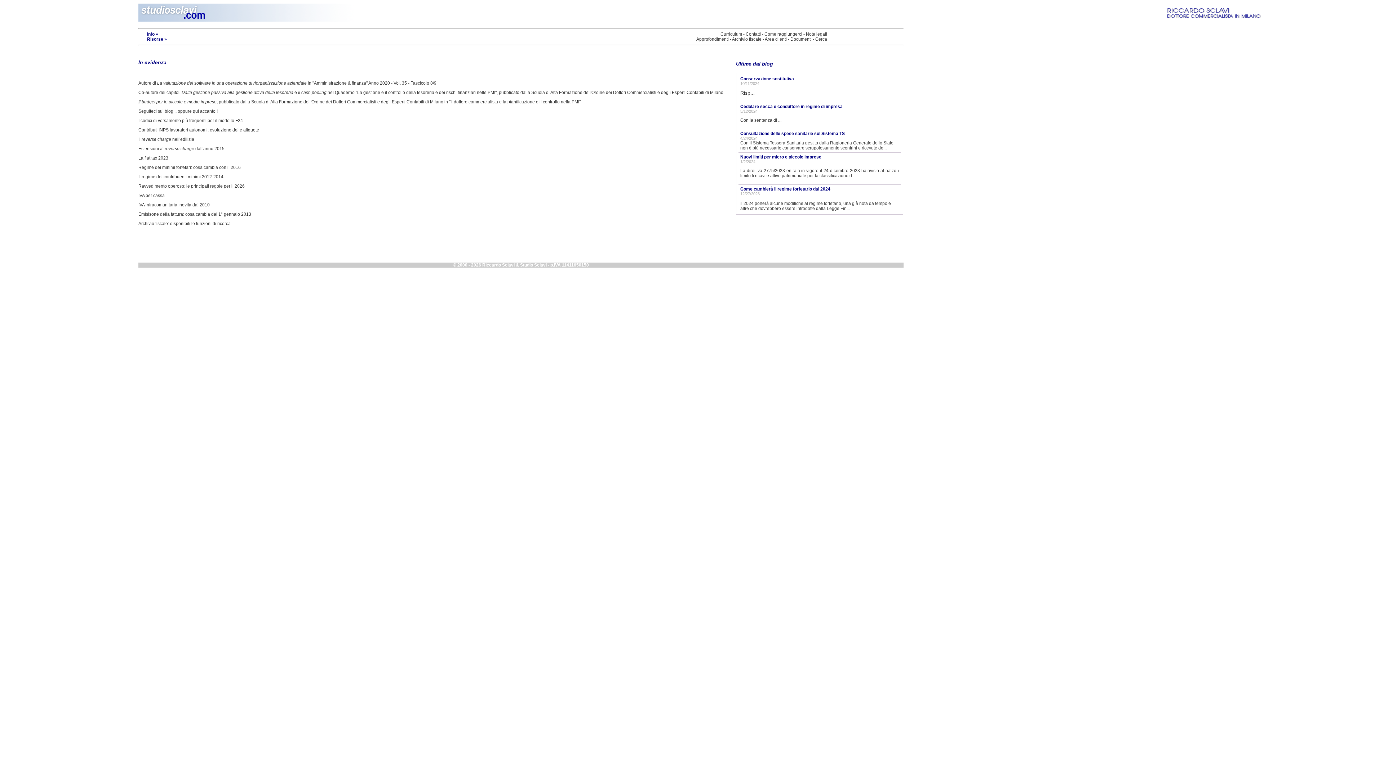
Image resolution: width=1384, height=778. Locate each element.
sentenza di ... (767, 120)
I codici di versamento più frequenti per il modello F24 (190, 120)
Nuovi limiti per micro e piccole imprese (780, 157)
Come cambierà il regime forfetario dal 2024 (785, 189)
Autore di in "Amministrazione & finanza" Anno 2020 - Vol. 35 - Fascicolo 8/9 (287, 83)
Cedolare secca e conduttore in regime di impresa (791, 106)
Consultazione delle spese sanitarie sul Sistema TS (792, 133)
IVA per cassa (151, 195)
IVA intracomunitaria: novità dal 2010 (174, 204)
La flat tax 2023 (153, 158)
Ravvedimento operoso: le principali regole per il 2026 (191, 186)
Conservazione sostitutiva (767, 78)
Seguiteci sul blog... (157, 111)
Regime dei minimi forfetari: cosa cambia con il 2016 (189, 167)
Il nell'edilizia (166, 139)
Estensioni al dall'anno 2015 (181, 148)
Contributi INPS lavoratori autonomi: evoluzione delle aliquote (198, 130)
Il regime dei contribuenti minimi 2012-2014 (180, 176)
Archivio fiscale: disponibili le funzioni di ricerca (184, 223)
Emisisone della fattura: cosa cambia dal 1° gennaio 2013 (194, 214)
